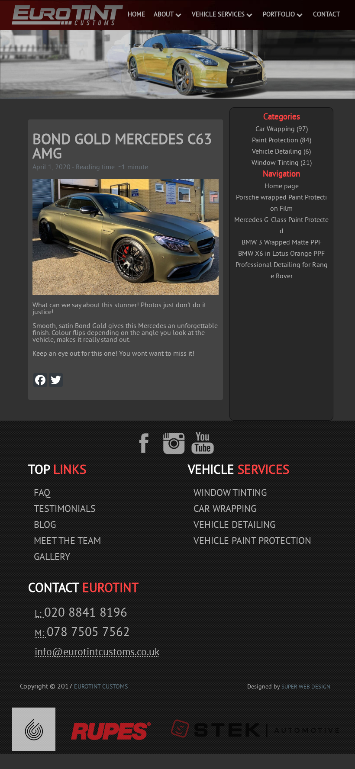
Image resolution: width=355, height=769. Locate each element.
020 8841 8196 (85, 613)
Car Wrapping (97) (281, 129)
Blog (45, 525)
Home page (282, 186)
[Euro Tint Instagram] (175, 443)
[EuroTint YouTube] (202, 443)
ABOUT (164, 15)
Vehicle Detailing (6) (281, 152)
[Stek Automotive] (254, 729)
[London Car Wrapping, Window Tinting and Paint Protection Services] (67, 15)
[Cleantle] (33, 729)
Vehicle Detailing (234, 525)
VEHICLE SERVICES (218, 15)
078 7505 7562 (88, 633)
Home (136, 15)
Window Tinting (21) (282, 163)
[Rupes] (110, 729)
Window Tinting (230, 493)
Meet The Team (67, 541)
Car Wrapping (225, 509)
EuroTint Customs (101, 687)
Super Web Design (305, 687)
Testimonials (65, 509)
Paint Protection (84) (281, 140)
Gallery (52, 557)
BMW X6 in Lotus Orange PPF (281, 254)
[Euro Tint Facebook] (150, 443)
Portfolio (279, 15)
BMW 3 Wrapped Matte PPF (282, 242)
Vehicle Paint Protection (252, 541)
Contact (326, 15)
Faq (42, 493)
